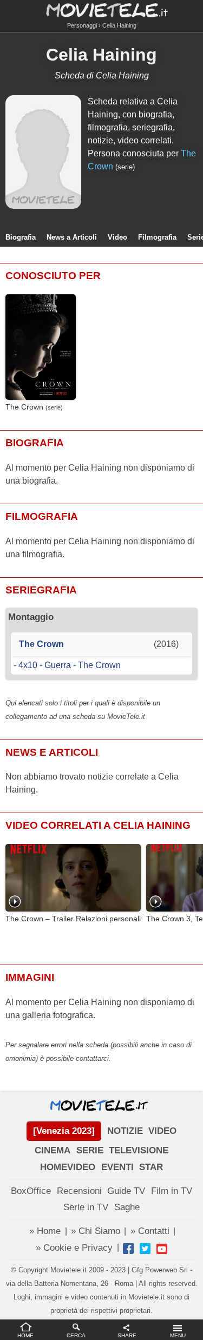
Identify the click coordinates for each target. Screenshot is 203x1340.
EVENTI (117, 1167)
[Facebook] (128, 1248)
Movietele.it (101, 9)
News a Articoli (72, 237)
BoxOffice (31, 1191)
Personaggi (82, 25)
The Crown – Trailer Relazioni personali (73, 919)
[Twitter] (145, 1248)
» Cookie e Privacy (74, 1248)
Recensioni (79, 1191)
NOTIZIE (125, 1131)
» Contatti (149, 1231)
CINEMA (52, 1150)
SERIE (89, 1150)
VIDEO (162, 1131)
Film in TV (171, 1191)
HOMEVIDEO (67, 1167)
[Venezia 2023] (64, 1131)
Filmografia (157, 237)
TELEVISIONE (138, 1150)
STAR (151, 1167)
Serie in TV (85, 1207)
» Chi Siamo (95, 1231)
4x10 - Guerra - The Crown (69, 665)
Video (117, 237)
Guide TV (126, 1191)
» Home (45, 1231)
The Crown (24, 407)
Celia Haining (101, 54)
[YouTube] (161, 1248)
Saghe (127, 1207)
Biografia (20, 237)
